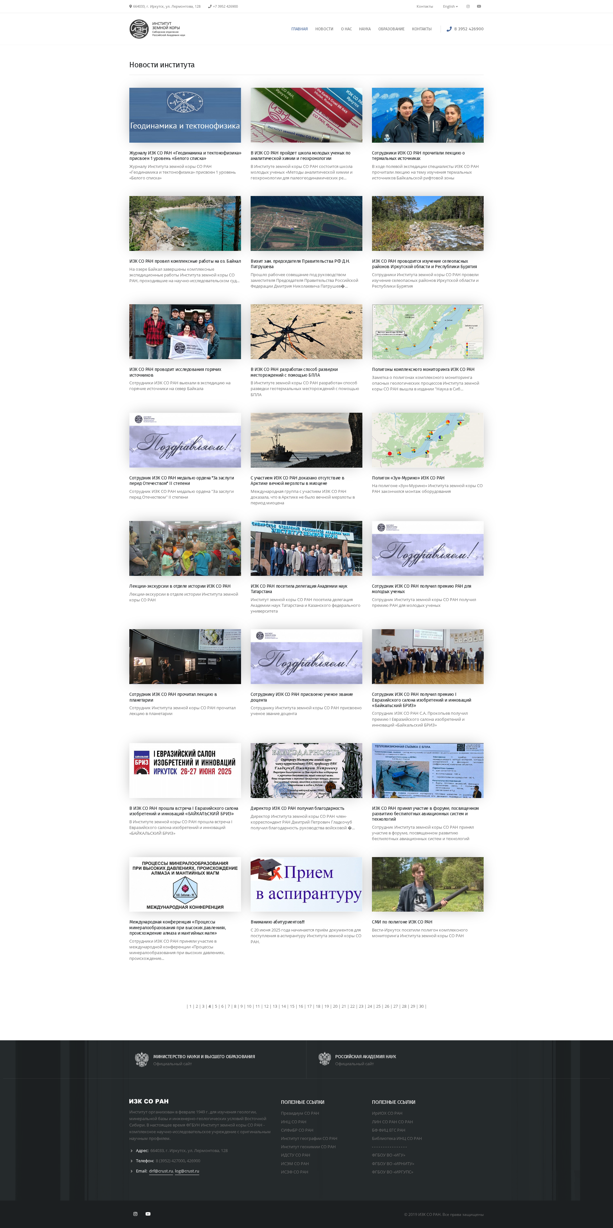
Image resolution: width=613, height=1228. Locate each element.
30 (421, 1006)
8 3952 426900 (469, 29)
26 (387, 1006)
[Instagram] (135, 1214)
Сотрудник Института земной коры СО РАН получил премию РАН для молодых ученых (424, 602)
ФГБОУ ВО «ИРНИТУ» (393, 1163)
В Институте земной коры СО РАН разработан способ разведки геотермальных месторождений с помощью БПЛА (305, 388)
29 (413, 1006)
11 (257, 1006)
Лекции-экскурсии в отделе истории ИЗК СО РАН (180, 586)
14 (283, 1006)
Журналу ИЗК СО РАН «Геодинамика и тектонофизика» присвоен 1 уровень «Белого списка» (185, 155)
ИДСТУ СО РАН (295, 1155)
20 (335, 1006)
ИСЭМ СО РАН (295, 1163)
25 (378, 1006)
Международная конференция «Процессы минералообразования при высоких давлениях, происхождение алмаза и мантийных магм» (177, 927)
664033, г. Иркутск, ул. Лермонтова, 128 (189, 1150)
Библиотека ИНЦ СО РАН (397, 1138)
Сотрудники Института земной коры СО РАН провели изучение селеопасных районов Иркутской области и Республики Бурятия (425, 280)
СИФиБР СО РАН (297, 1130)
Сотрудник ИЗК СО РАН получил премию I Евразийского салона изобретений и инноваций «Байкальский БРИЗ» (421, 700)
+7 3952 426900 (225, 6)
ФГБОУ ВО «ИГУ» (388, 1155)
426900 (193, 1161)
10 (249, 1006)
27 (395, 1006)
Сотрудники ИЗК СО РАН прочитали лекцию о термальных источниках (418, 155)
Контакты (425, 6)
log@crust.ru (187, 1171)
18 (318, 1006)
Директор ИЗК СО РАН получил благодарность (297, 808)
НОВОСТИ (324, 28)
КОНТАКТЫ (422, 28)
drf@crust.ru (161, 1171)
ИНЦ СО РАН (293, 1122)
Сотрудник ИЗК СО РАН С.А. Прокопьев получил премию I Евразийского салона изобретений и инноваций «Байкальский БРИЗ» (420, 718)
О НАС (346, 28)
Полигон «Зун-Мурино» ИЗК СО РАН (408, 478)
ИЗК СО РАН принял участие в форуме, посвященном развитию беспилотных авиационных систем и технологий (425, 814)
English (449, 6)
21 (344, 1006)
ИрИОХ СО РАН (387, 1113)
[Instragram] (468, 6)
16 (301, 1006)
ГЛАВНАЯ (299, 28)
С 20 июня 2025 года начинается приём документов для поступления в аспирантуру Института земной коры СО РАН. (306, 935)
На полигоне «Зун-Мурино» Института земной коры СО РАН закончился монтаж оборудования (427, 488)
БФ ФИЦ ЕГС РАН (388, 1130)
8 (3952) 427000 (170, 1161)
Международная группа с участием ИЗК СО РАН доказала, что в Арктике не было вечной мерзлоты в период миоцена (303, 497)
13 (275, 1006)
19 (326, 1006)
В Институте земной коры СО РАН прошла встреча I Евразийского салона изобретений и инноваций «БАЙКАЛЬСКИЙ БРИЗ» (180, 827)
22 (352, 1006)
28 (404, 1006)
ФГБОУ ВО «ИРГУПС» (392, 1172)
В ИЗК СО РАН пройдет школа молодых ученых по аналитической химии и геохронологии (300, 155)
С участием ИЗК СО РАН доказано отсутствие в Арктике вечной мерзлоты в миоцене (297, 480)
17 (309, 1006)
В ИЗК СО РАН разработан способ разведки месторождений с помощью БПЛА (294, 372)
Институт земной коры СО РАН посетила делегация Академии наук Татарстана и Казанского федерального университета (305, 605)
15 (292, 1006)
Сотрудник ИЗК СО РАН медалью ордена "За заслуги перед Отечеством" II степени (181, 480)
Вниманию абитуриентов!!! (277, 922)
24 (369, 1006)
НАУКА (365, 28)
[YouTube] (478, 6)
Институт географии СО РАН (309, 1138)
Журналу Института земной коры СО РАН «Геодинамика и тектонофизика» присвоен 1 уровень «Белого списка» (182, 172)
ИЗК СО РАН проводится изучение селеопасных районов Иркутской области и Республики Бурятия (424, 264)
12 (266, 1006)
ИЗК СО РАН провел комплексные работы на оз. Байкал (185, 261)
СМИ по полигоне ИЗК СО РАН (402, 922)
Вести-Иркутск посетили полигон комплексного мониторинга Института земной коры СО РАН (420, 932)
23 (361, 1006)
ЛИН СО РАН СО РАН (392, 1122)
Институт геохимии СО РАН (308, 1146)
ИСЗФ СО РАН (294, 1172)
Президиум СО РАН (300, 1113)
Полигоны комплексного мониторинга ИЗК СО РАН (423, 369)
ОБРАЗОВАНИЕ (391, 28)
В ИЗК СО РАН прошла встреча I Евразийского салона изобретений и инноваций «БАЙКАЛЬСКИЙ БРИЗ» (183, 811)
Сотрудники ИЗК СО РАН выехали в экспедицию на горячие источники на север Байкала (180, 385)
